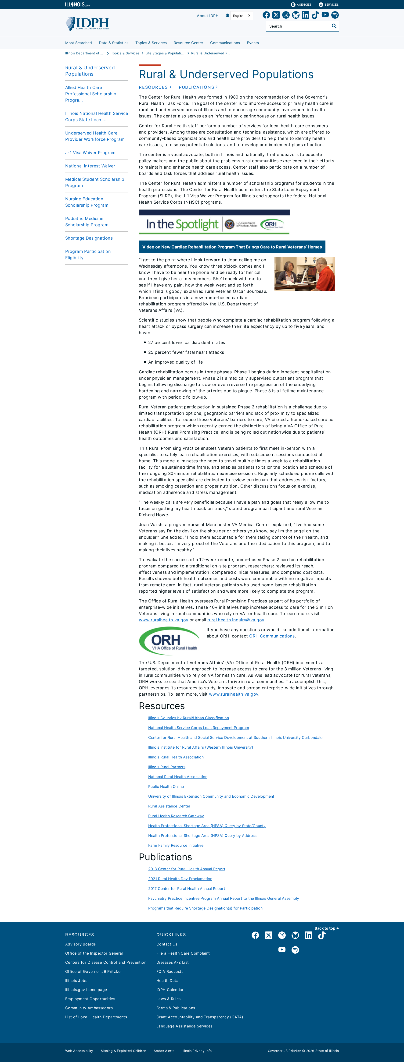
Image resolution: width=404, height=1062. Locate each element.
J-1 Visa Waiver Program (90, 152)
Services (332, 4)
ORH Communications (272, 636)
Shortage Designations (89, 238)
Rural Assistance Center (169, 806)
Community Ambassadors (89, 1007)
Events (253, 42)
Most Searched (78, 42)
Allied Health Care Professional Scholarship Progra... (90, 94)
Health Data (167, 980)
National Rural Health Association (177, 776)
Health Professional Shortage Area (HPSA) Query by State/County (207, 825)
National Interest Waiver (90, 165)
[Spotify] (335, 15)
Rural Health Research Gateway (176, 816)
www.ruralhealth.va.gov (163, 619)
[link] (266, 15)
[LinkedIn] (305, 15)
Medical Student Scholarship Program (94, 182)
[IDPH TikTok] (322, 936)
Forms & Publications (175, 1007)
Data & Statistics (113, 42)
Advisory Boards (80, 944)
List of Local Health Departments (96, 1017)
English (238, 16)
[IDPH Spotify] (295, 950)
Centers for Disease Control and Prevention (105, 962)
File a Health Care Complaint (183, 953)
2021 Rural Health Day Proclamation (180, 878)
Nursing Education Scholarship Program (86, 202)
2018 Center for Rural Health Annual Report (186, 869)
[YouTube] (325, 15)
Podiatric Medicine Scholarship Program (86, 221)
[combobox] (242, 15)
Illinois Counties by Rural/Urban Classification (188, 717)
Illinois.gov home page (86, 989)
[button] (155, 87)
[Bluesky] (295, 15)
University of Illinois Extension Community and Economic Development (211, 796)
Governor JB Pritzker (284, 1051)
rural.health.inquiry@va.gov (235, 619)
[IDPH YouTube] (282, 950)
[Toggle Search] (334, 26)
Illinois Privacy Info (197, 1051)
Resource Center (188, 42)
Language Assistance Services (184, 1026)
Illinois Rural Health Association (176, 757)
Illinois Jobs (76, 980)
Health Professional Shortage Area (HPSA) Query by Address (202, 835)
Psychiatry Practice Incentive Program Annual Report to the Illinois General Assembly (223, 898)
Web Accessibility (79, 1051)
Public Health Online (166, 786)
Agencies (304, 4)
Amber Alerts (164, 1051)
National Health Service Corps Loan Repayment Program (198, 727)
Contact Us (166, 944)
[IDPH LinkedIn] (308, 936)
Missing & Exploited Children (123, 1051)
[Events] (262, 41)
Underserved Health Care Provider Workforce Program (95, 136)
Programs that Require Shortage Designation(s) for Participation (205, 908)
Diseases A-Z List (172, 962)
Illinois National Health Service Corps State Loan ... (96, 116)
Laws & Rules (168, 998)
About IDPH (208, 15)
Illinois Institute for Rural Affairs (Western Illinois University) (200, 747)
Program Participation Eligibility (88, 254)
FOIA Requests (169, 971)
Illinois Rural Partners (166, 767)
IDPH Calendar (170, 989)
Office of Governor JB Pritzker (93, 971)
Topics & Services (151, 42)
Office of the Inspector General (94, 953)
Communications (225, 42)
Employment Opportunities (90, 998)
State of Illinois (327, 1051)
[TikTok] (315, 15)
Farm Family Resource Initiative (175, 845)
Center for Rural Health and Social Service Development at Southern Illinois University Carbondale (235, 737)
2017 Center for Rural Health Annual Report (186, 888)
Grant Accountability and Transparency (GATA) (199, 1017)
